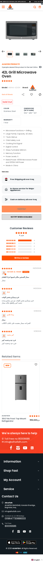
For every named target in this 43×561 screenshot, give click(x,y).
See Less (5, 172)
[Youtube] (25, 448)
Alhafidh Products (11, 64)
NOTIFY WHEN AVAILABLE (21, 217)
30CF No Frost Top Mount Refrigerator (14, 419)
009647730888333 (15, 518)
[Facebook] (11, 448)
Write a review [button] (21, 258)
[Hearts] (31, 94)
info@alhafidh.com (15, 442)
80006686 (10, 526)
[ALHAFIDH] (10, 6)
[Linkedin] (32, 448)
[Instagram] (18, 448)
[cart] (40, 6)
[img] (7, 268)
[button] (7, 81)
